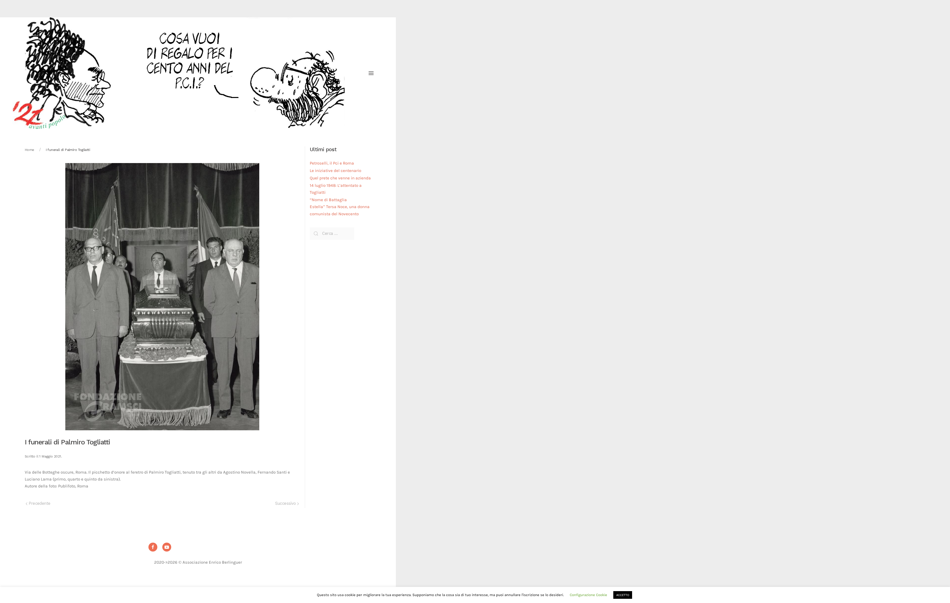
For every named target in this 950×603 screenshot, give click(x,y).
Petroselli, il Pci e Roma (332, 163)
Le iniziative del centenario (335, 170)
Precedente (38, 503)
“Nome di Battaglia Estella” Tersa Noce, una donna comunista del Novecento (340, 206)
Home (29, 150)
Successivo (286, 503)
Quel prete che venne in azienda (340, 178)
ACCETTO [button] (622, 595)
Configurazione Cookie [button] (588, 595)
